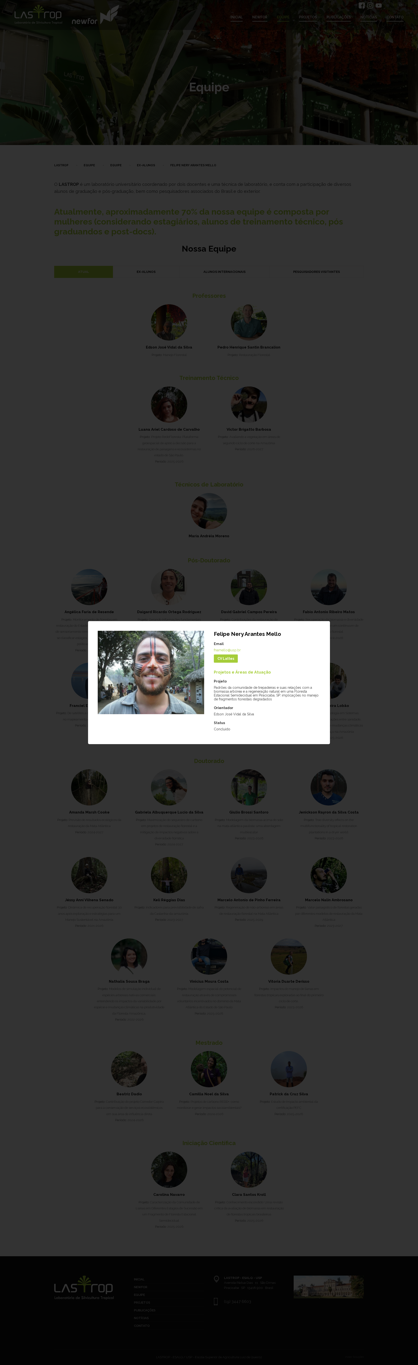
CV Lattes (225, 659)
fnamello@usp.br (227, 650)
